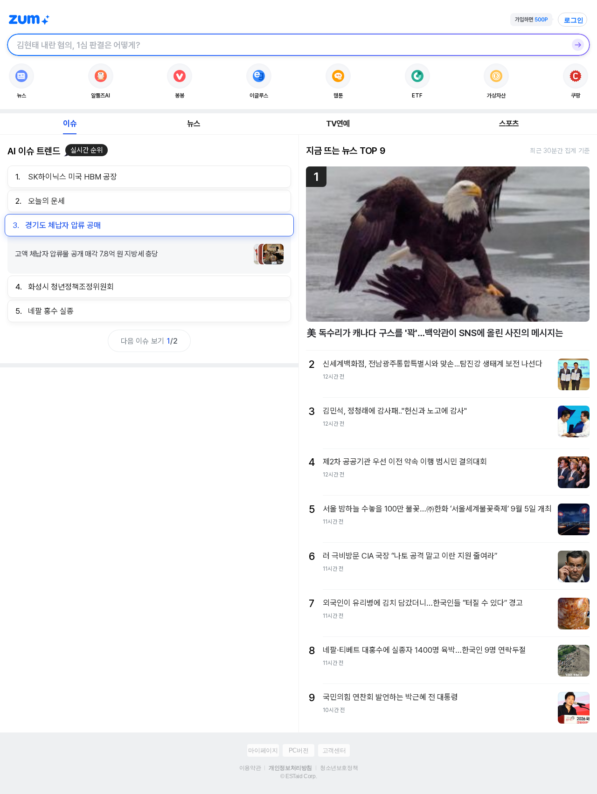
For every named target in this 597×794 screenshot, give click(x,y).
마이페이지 (263, 750)
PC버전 (298, 750)
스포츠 (509, 123)
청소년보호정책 (339, 768)
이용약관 (250, 768)
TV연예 (338, 123)
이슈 (69, 123)
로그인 (573, 20)
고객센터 (334, 750)
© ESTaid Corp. (298, 776)
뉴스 (193, 123)
